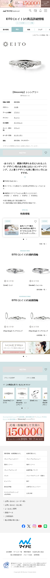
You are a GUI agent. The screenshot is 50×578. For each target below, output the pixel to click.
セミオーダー (18, 135)
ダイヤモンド (18, 123)
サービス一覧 (17, 552)
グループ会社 (28, 555)
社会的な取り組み (38, 552)
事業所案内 (27, 552)
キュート (17, 117)
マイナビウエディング (10, 417)
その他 (16, 107)
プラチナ (17, 112)
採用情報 (37, 555)
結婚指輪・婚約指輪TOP (26, 417)
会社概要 (9, 552)
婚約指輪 (17, 102)
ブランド (39, 417)
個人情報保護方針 (16, 555)
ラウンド (17, 128)
